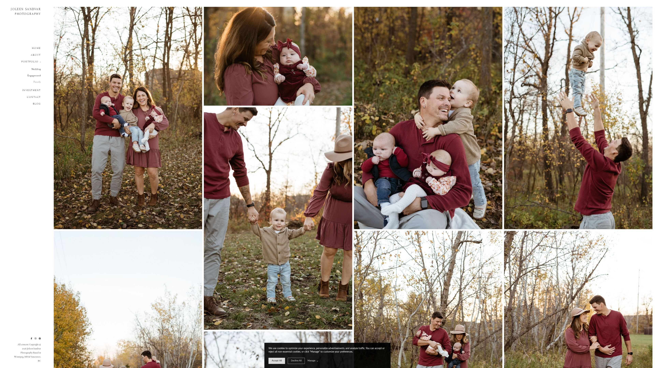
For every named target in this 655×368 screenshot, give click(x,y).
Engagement (34, 75)
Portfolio (30, 61)
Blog (37, 103)
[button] (39, 61)
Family (37, 81)
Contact (34, 97)
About (36, 55)
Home (36, 48)
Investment (31, 90)
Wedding (36, 69)
